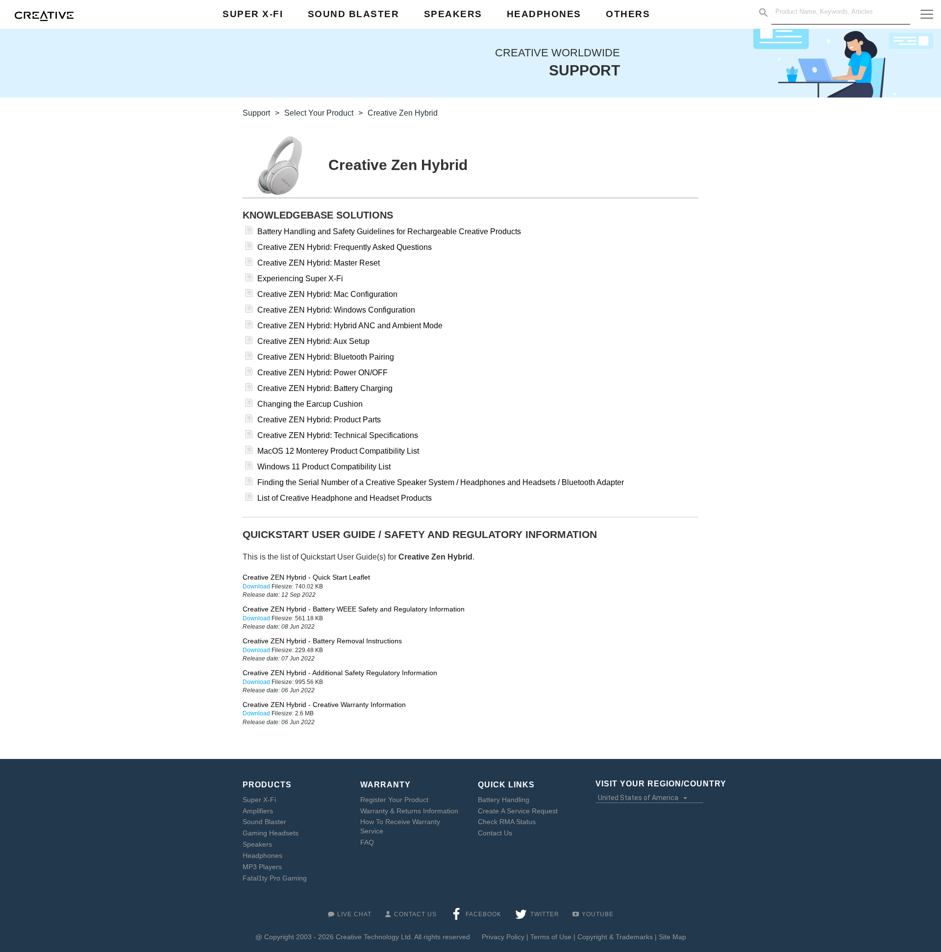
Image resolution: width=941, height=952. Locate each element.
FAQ (367, 842)
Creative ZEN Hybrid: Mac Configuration (327, 294)
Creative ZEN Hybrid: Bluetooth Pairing (325, 357)
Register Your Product (394, 800)
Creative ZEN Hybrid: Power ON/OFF (322, 372)
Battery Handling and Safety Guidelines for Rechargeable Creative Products (389, 231)
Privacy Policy (503, 937)
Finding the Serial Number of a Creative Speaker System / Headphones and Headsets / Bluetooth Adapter (440, 482)
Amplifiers (258, 811)
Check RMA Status (507, 822)
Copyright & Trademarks (615, 937)
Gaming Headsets (270, 833)
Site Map (672, 937)
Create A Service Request (518, 811)
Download (257, 586)
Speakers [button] (453, 14)
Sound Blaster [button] (353, 14)
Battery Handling (503, 800)
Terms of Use (550, 937)
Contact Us (495, 833)
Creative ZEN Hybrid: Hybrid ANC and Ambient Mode (350, 325)
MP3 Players (262, 867)
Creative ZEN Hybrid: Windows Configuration (336, 310)
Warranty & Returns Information (409, 811)
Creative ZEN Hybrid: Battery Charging (325, 388)
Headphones (262, 855)
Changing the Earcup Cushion (310, 404)
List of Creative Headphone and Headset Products (344, 498)
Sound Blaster (264, 822)
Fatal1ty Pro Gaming (275, 878)
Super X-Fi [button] (253, 14)
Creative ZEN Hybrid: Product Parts (319, 419)
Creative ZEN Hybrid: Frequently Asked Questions (344, 247)
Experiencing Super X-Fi (300, 278)
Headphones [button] (544, 14)
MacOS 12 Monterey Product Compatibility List (338, 451)
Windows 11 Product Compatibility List (324, 467)
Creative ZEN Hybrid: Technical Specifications (337, 435)
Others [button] (628, 14)
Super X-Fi (259, 800)
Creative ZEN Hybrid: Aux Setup (313, 341)
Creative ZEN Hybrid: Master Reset (318, 263)
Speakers (257, 844)
